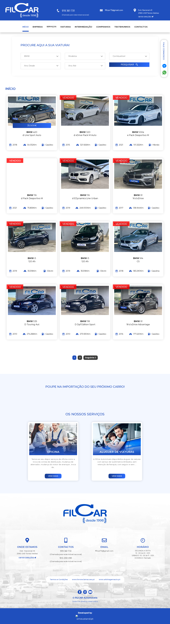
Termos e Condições (59, 579)
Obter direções (26, 558)
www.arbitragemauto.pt (109, 579)
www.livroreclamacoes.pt (83, 579)
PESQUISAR (127, 64)
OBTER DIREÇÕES (145, 17)
